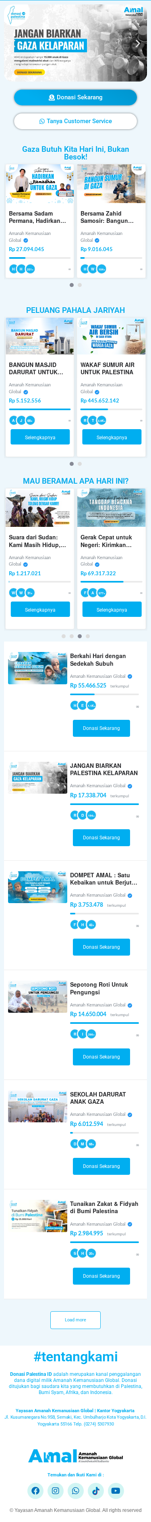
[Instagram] (56, 1491)
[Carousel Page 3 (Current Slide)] (80, 636)
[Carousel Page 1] (64, 636)
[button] (13, 43)
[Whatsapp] (76, 1491)
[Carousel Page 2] (80, 285)
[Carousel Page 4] (88, 636)
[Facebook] (35, 1491)
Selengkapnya (40, 437)
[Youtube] (116, 1491)
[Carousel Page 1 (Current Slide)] (72, 285)
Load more (75, 1320)
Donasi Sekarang (101, 728)
